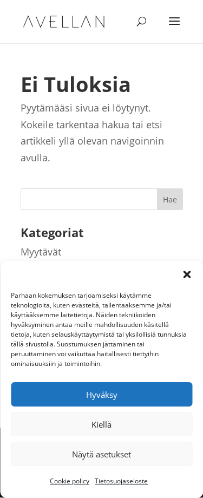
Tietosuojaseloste (121, 481)
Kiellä (101, 424)
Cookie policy (69, 481)
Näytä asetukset (101, 454)
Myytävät (41, 251)
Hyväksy (101, 394)
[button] (186, 274)
